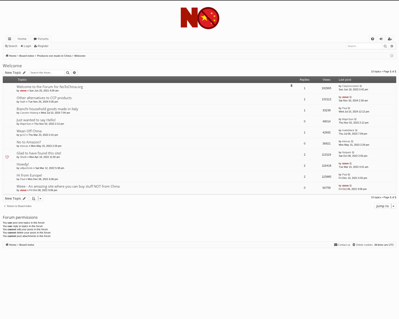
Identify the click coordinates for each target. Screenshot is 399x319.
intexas (24, 146)
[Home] (199, 18)
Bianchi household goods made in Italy (47, 108)
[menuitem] (372, 38)
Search (12, 46)
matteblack (348, 130)
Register (43, 46)
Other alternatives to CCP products (44, 97)
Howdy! (23, 164)
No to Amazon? (29, 142)
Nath (22, 101)
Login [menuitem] (382, 39)
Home (22, 39)
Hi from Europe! (29, 175)
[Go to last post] (361, 86)
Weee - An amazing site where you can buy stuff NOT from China (68, 186)
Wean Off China (29, 131)
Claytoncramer (350, 86)
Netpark (346, 152)
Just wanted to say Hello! (36, 120)
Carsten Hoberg (29, 112)
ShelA (23, 157)
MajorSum (25, 123)
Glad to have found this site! (39, 153)
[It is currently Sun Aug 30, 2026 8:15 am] (391, 56)
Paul (344, 108)
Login (27, 46)
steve (23, 90)
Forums (43, 39)
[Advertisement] (141, 280)
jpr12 (23, 134)
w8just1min (26, 168)
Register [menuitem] (390, 39)
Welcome (12, 66)
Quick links (10, 39)
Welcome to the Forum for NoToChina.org (50, 86)
